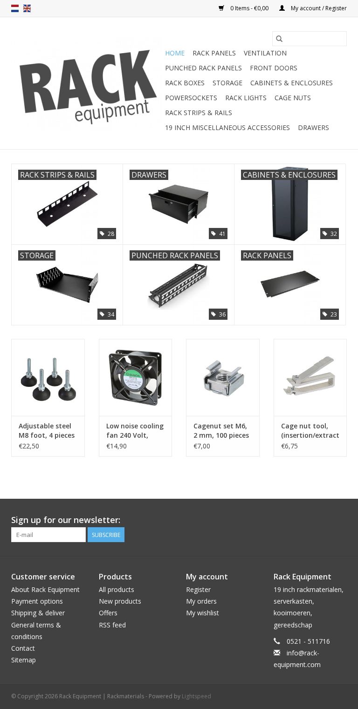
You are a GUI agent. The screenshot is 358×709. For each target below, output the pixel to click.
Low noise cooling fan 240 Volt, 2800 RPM (135, 430)
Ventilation (265, 52)
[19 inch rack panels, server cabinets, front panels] (86, 83)
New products (120, 601)
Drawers (313, 127)
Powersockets (191, 97)
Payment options (37, 601)
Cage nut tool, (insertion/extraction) (310, 430)
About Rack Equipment (45, 589)
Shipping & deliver (38, 612)
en (27, 8)
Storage (227, 82)
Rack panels (214, 52)
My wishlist (202, 612)
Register (198, 589)
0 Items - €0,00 (249, 8)
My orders (201, 601)
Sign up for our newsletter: (65, 520)
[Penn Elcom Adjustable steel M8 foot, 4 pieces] (48, 377)
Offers (108, 612)
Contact (23, 648)
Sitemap (23, 659)
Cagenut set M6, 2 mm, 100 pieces (221, 430)
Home (175, 52)
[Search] (279, 38)
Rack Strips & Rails (198, 112)
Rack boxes (185, 82)
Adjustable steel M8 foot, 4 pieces (47, 430)
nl (15, 8)
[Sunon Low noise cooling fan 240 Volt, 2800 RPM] (135, 377)
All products (116, 589)
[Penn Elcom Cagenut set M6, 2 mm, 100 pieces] (223, 377)
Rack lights (246, 97)
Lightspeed (196, 696)
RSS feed (112, 624)
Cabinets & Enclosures (291, 82)
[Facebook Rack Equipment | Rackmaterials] (339, 520)
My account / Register (318, 8)
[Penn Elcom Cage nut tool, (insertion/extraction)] (310, 377)
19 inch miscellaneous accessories (227, 127)
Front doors (273, 67)
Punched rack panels (203, 67)
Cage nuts (293, 97)
